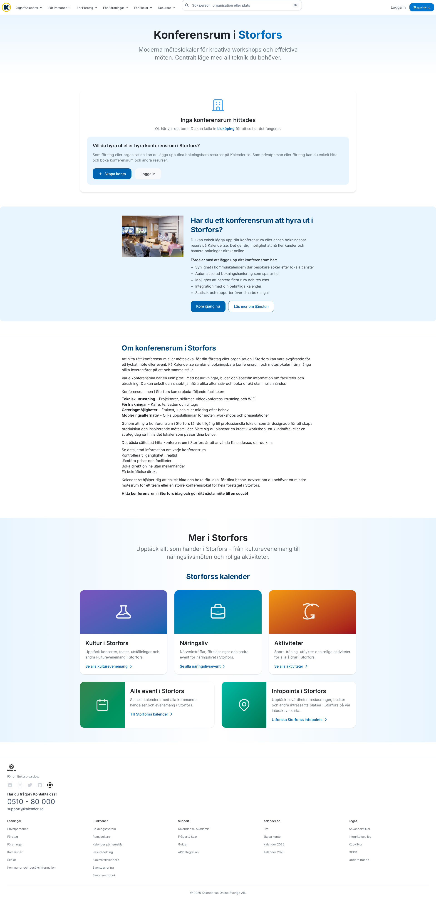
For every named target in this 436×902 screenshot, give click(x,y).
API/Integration (188, 852)
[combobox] (242, 5)
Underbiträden (359, 860)
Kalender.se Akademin (194, 829)
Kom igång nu (208, 306)
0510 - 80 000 (31, 801)
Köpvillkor (355, 844)
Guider (183, 844)
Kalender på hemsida (107, 844)
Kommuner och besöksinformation (31, 867)
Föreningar (14, 844)
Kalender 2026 (273, 852)
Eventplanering (103, 867)
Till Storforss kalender (149, 714)
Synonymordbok (104, 875)
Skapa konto (421, 7)
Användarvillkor (359, 829)
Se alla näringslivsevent (200, 666)
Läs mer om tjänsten (251, 306)
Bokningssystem (104, 829)
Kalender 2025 (273, 844)
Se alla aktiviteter (288, 666)
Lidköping (226, 128)
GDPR (353, 852)
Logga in (398, 7)
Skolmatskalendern (106, 860)
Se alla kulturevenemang (106, 666)
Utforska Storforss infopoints (297, 719)
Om (265, 829)
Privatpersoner (17, 829)
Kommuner (14, 852)
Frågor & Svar (187, 836)
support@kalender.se (25, 809)
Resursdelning (103, 852)
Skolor (11, 860)
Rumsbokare (101, 836)
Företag (12, 836)
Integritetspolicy (360, 836)
